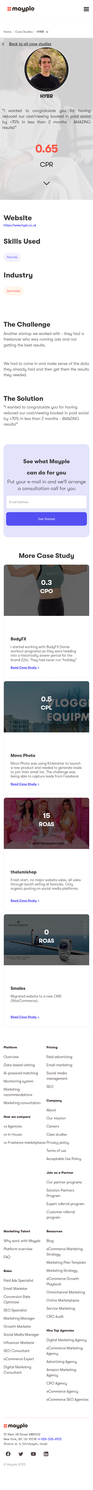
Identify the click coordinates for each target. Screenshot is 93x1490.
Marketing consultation (22, 1103)
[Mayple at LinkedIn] (46, 1453)
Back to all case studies (30, 44)
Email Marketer (16, 1289)
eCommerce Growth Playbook (62, 1281)
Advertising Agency (61, 1362)
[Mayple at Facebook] (8, 1453)
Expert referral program (65, 1204)
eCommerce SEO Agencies (67, 1400)
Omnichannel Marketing (65, 1292)
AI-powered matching (21, 1073)
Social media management (56, 1076)
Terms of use (56, 1151)
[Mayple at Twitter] (20, 1453)
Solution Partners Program (60, 1193)
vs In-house (13, 1134)
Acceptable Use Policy (63, 1159)
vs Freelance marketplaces (25, 1143)
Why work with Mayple (22, 1241)
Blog (49, 1241)
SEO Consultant (17, 1351)
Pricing (52, 1047)
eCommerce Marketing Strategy (64, 1251)
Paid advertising (59, 1057)
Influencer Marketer (19, 1343)
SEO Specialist (15, 1310)
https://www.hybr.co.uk (20, 225)
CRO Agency (56, 1383)
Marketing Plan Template (66, 1263)
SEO (49, 1087)
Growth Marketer (17, 1327)
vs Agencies (13, 1126)
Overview (11, 1057)
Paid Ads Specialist (18, 1281)
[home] (20, 9)
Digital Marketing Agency (66, 1340)
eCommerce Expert (19, 1359)
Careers (52, 1126)
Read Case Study (24, 667)
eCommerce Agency (62, 1391)
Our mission (56, 1118)
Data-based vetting (19, 1065)
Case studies (56, 1134)
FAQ (7, 1257)
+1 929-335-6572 (49, 1439)
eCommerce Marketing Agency (64, 1351)
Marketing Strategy (61, 1271)
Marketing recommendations (18, 1092)
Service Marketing (60, 1309)
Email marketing (59, 1065)
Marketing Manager (19, 1318)
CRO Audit (55, 1317)
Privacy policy (57, 1143)
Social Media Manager (21, 1335)
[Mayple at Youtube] (33, 1453)
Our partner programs (64, 1182)
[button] (86, 9)
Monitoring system (18, 1081)
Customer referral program (60, 1215)
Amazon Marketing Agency (61, 1372)
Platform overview (18, 1249)
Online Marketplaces (62, 1300)
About (51, 1110)
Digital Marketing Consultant (17, 1370)
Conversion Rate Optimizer (17, 1299)
